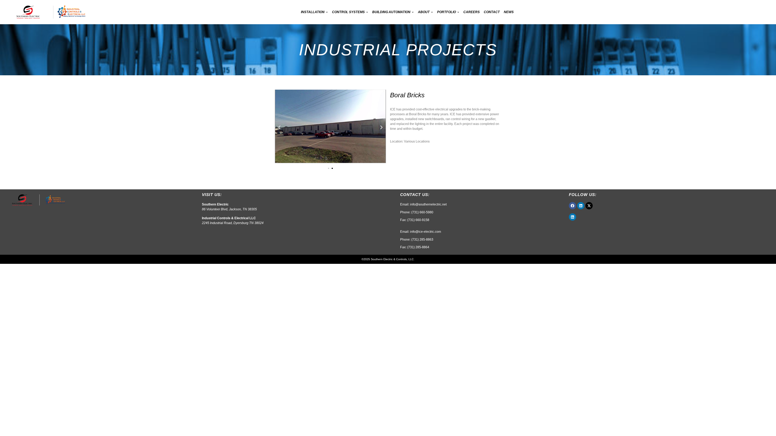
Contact (492, 12)
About (424, 12)
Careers (471, 12)
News (509, 12)
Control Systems (348, 12)
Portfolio (446, 12)
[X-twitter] (589, 205)
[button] (279, 127)
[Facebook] (572, 205)
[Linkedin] (580, 205)
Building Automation (391, 12)
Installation (313, 12)
